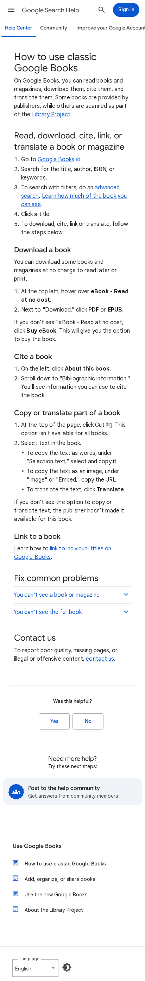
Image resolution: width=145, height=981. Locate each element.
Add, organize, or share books (60, 879)
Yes (54, 721)
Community (53, 28)
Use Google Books (37, 846)
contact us (100, 658)
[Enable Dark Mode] (66, 967)
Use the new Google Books (56, 894)
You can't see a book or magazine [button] (57, 595)
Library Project (51, 114)
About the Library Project (54, 910)
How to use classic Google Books (65, 864)
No (88, 721)
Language (29, 958)
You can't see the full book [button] (48, 612)
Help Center (18, 28)
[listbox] (35, 968)
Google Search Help (50, 10)
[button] (11, 9)
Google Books (56, 159)
